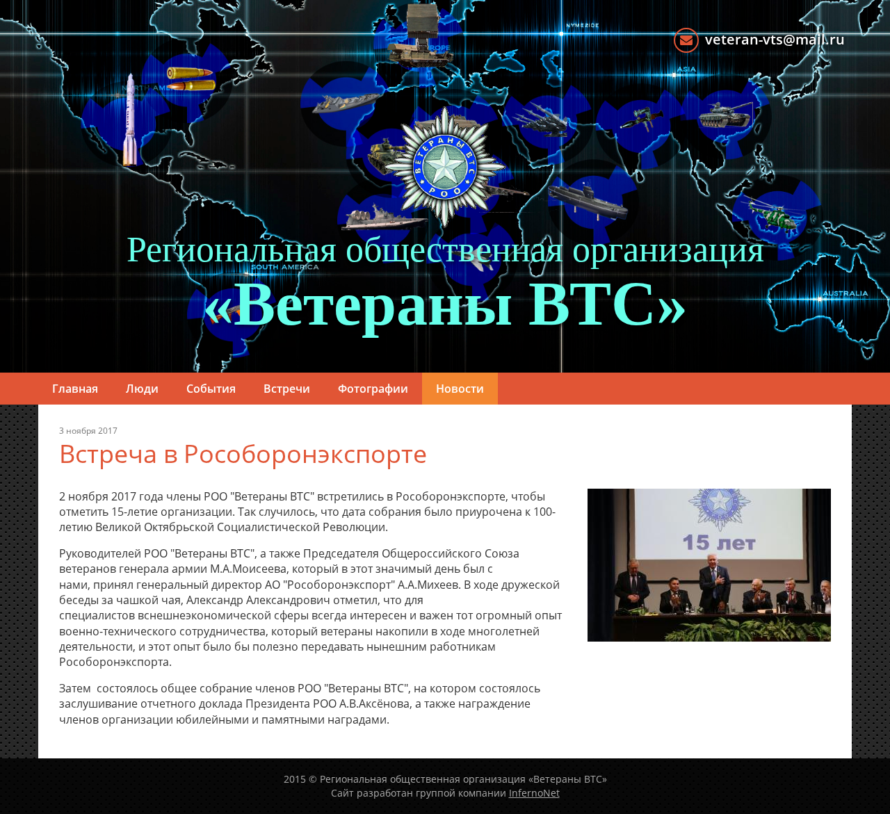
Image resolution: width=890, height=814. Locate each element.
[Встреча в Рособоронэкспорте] (709, 563)
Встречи (287, 388)
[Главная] (445, 166)
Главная (75, 388)
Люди (142, 388)
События (211, 388)
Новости (460, 388)
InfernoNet (534, 792)
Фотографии (373, 388)
